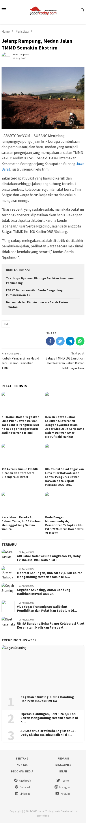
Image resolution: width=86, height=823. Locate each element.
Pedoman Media (22, 771)
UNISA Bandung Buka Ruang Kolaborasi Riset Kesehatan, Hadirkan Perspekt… (50, 625)
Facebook (25, 780)
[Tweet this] (60, 341)
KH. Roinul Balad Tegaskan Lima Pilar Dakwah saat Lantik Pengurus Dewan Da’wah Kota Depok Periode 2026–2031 (64, 477)
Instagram (65, 787)
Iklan (63, 771)
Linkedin (25, 794)
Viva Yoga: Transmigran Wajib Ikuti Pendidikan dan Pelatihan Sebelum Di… (47, 609)
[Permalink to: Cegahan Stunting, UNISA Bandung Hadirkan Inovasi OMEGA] (43, 668)
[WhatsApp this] (80, 341)
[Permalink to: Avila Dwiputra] (6, 56)
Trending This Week (19, 640)
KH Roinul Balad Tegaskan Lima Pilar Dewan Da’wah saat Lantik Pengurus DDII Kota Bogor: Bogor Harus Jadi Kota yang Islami (20, 425)
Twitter (65, 780)
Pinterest (25, 787)
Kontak (22, 765)
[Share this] (50, 341)
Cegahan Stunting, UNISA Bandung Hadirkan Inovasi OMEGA (43, 592)
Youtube (65, 794)
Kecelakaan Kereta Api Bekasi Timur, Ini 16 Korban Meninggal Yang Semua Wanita (21, 523)
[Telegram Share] (70, 341)
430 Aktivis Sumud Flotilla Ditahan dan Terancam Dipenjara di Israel (20, 473)
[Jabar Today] (42, 9)
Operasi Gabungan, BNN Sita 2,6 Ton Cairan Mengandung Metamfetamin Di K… (49, 575)
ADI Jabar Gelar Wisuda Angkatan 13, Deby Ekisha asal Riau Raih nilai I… (49, 558)
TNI (6, 324)
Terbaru (9, 544)
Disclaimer (63, 765)
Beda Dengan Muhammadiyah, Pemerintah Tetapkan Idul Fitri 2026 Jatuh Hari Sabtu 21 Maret (64, 525)
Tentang (22, 758)
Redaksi (63, 758)
